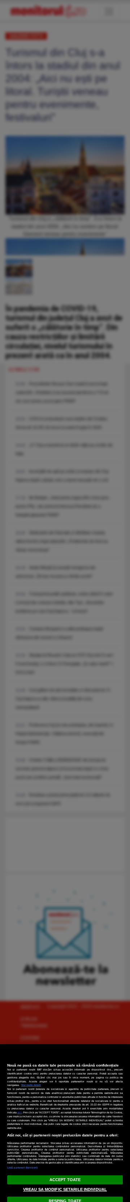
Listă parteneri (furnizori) (22, 1167)
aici (19, 1112)
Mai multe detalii (31, 1085)
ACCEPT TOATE (65, 1179)
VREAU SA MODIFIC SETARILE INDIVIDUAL (65, 1189)
